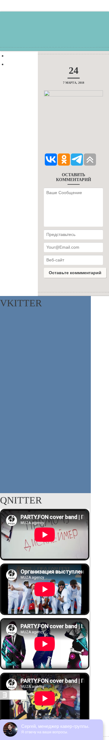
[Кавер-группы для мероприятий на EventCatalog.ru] (13, 698)
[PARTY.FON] (54, 36)
